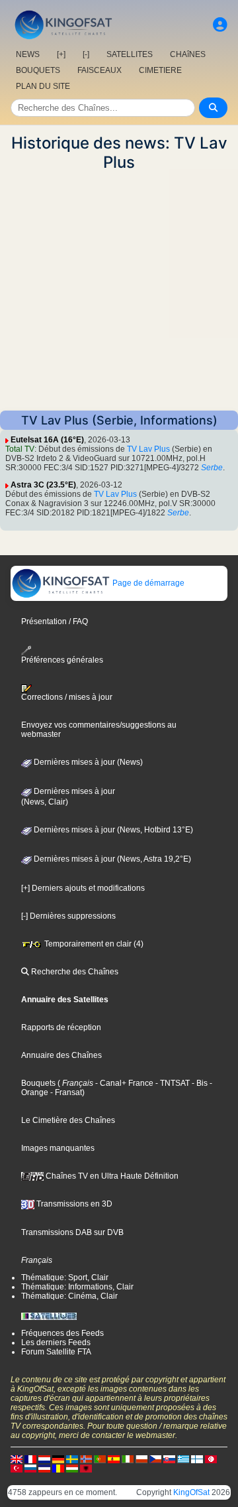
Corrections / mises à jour (66, 697)
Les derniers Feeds (56, 1342)
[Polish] (141, 1458)
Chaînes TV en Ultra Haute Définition (111, 1176)
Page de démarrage (147, 583)
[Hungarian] (72, 1468)
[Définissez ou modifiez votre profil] (220, 25)
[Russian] (30, 1468)
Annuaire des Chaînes (61, 1055)
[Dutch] (44, 1458)
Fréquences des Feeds (62, 1333)
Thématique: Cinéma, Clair (69, 1296)
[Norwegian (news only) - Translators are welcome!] (86, 1458)
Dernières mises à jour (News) (87, 762)
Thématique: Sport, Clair (64, 1277)
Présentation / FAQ (54, 621)
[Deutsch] (58, 1458)
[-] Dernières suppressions (68, 916)
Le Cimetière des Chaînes (68, 1120)
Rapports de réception (61, 1027)
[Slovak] (169, 1458)
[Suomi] (197, 1458)
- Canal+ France (123, 1083)
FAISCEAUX (99, 70)
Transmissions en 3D (73, 1204)
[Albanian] (86, 1468)
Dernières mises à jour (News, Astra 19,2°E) (111, 859)
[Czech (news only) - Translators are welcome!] (155, 1458)
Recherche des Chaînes (73, 971)
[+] (61, 54)
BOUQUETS (38, 70)
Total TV (19, 449)
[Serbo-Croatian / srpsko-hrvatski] (44, 1468)
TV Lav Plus (148, 449)
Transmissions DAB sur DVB (72, 1232)
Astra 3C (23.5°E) (43, 485)
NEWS (28, 54)
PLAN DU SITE (43, 86)
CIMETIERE (160, 70)
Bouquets (38, 1083)
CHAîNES (188, 54)
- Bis (199, 1083)
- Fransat (65, 1092)
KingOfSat (191, 1492)
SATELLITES (129, 54)
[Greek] (183, 1458)
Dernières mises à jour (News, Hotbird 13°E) (112, 829)
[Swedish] (72, 1458)
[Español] (114, 1458)
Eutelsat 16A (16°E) (47, 439)
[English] (16, 1458)
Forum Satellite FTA (56, 1351)
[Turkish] (16, 1468)
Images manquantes (58, 1148)
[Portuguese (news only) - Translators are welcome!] (100, 1458)
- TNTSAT (171, 1083)
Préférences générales (62, 659)
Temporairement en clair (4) (92, 944)
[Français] (30, 1458)
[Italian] (128, 1458)
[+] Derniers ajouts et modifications (83, 888)
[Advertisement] (119, 291)
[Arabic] (211, 1458)
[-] (86, 54)
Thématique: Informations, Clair (77, 1286)
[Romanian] (58, 1468)
